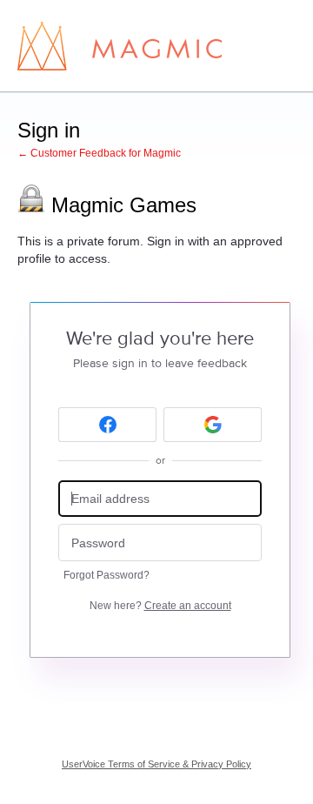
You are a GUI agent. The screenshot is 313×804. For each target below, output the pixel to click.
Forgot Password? (106, 575)
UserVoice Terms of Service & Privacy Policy (156, 764)
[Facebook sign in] (107, 424)
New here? (160, 606)
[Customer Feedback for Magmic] (119, 46)
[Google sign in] (212, 424)
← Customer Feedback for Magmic (99, 153)
